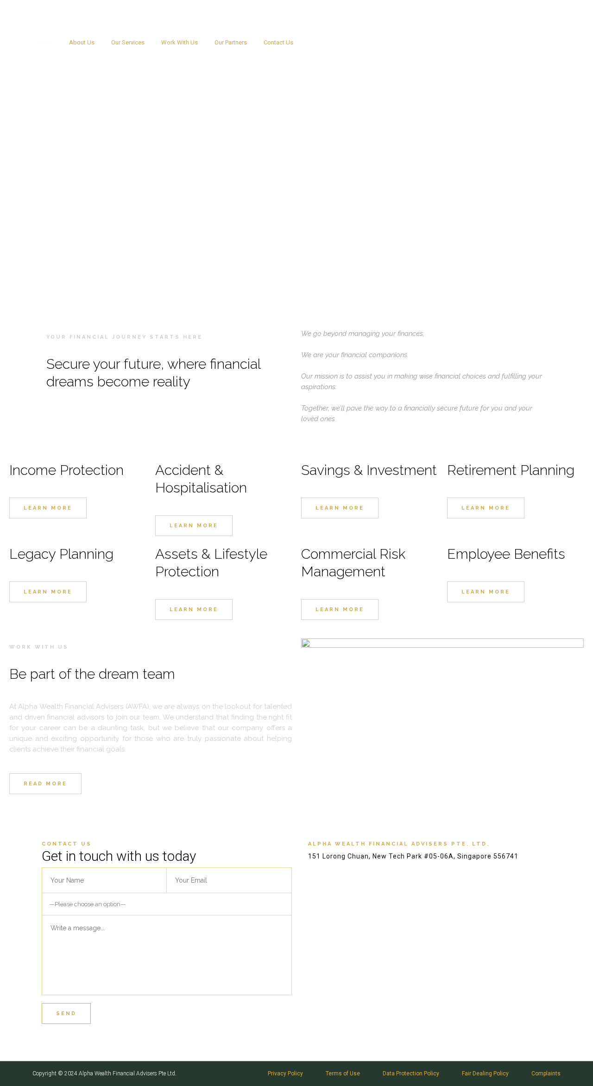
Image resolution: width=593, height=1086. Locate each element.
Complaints (546, 1073)
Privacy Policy (285, 1073)
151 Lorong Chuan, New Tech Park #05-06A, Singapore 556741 (497, 42)
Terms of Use (343, 1073)
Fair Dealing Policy (485, 1073)
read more (45, 784)
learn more (48, 508)
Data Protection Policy (411, 1073)
